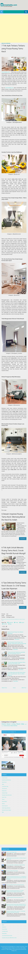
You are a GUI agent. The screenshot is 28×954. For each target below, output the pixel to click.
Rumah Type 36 (5, 805)
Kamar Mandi (4, 801)
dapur (3, 784)
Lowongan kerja (5, 931)
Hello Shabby (23, 947)
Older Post (24, 687)
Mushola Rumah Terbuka (6, 810)
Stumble (5, 624)
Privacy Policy (4, 929)
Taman (3, 799)
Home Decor (6, 724)
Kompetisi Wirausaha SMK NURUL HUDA (9, 937)
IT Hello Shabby (9, 949)
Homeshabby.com (6, 72)
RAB (3, 812)
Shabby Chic (14, 950)
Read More (22, 538)
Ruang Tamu (4, 790)
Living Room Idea (17, 724)
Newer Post (4, 687)
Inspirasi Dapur (4, 792)
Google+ (22, 622)
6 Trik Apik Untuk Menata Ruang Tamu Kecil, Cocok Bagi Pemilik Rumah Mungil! (14, 550)
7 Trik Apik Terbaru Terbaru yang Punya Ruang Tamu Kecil (13, 48)
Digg (10, 624)
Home (14, 687)
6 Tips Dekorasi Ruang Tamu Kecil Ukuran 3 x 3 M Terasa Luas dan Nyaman (14, 586)
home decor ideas (8, 725)
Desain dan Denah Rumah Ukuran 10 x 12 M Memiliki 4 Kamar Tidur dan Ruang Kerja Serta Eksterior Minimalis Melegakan (16, 877)
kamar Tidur (4, 797)
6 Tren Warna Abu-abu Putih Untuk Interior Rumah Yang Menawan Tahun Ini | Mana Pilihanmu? (16, 674)
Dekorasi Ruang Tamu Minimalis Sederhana (11, 619)
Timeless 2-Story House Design (12, 870)
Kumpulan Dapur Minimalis (7, 795)
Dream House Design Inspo (11, 852)
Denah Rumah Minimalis (6, 780)
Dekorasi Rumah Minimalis (20, 949)
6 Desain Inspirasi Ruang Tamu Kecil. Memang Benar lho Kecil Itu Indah (13, 517)
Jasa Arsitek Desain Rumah (7, 935)
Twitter (16, 622)
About (3, 924)
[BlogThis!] (4, 626)
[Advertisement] (14, 29)
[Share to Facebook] (6, 626)
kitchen (15, 725)
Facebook (10, 622)
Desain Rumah (4, 777)
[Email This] (2, 626)
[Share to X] (5, 626)
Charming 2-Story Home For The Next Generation (15, 884)
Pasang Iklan (4, 933)
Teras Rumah (4, 788)
